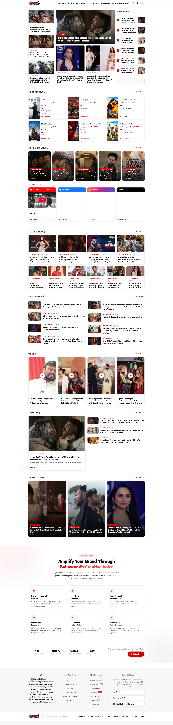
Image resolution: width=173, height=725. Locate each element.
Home (59, 3)
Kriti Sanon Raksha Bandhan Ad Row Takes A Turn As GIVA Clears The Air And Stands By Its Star (40, 55)
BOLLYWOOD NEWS (96, 680)
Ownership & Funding (138, 716)
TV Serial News (81, 3)
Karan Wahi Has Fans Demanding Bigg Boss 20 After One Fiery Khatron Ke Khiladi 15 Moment (40, 80)
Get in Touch (135, 654)
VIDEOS (94, 700)
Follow (92, 219)
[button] (142, 3)
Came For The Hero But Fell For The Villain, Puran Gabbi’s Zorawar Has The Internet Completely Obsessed (128, 32)
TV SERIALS (94, 692)
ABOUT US (70, 680)
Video (114, 3)
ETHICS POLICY (70, 700)
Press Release (94, 3)
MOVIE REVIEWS (94, 684)
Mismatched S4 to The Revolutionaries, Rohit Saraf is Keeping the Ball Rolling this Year (40, 29)
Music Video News (68, 3)
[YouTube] (92, 716)
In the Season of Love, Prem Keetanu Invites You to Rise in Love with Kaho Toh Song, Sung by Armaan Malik (128, 62)
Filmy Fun (120, 3)
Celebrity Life (129, 3)
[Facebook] (88, 716)
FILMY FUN (96, 704)
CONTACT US (70, 684)
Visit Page (63, 219)
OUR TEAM (70, 688)
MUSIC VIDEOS (96, 688)
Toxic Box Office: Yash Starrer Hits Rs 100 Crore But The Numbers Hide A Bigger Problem (85, 39)
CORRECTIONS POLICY (70, 696)
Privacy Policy (99, 716)
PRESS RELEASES (96, 696)
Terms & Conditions (112, 716)
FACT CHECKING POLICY (70, 692)
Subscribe (34, 219)
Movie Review (105, 3)
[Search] (137, 3)
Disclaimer (125, 716)
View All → (140, 92)
